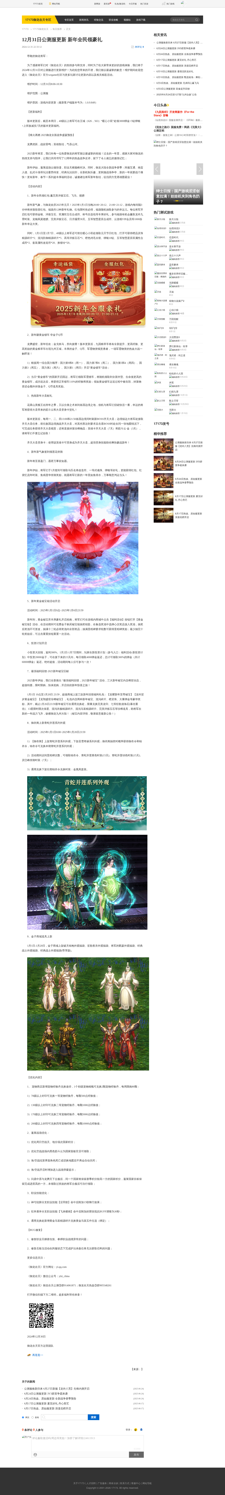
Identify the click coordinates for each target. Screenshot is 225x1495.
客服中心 (136, 1483)
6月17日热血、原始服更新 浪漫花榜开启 (47, 1408)
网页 (27, 1417)
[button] (174, 200)
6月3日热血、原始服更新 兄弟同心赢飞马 (177, 82)
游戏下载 (140, 19)
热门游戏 (170, 3)
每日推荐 (57, 29)
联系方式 (124, 1483)
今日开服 (133, 3)
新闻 (37, 1417)
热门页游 (144, 3)
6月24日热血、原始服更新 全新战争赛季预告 (50, 1398)
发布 (136, 1454)
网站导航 (56, 3)
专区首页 (69, 19)
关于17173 (78, 1483)
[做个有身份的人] (135, 1430)
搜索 (197, 19)
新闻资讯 (83, 19)
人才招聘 (91, 1483)
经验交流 (98, 19)
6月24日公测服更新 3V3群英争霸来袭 (46, 1393)
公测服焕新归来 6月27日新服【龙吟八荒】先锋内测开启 (56, 1388)
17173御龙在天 (40, 29)
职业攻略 (113, 19)
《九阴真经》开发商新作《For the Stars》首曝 (174, 113)
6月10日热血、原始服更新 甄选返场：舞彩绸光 (180, 77)
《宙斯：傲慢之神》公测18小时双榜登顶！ (176, 135)
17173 (25, 29)
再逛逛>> (37, 1355)
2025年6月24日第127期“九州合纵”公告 (176, 94)
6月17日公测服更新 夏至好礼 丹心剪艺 (46, 1403)
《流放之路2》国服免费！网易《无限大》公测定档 (178, 128)
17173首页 (38, 3)
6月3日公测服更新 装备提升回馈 (173, 88)
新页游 (107, 3)
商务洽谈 (113, 1483)
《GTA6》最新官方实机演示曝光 (202, 120)
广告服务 (102, 1483)
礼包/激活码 (120, 3)
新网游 (97, 3)
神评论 (139, 47)
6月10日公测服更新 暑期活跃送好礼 (174, 71)
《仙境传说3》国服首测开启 (168, 120)
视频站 (127, 19)
